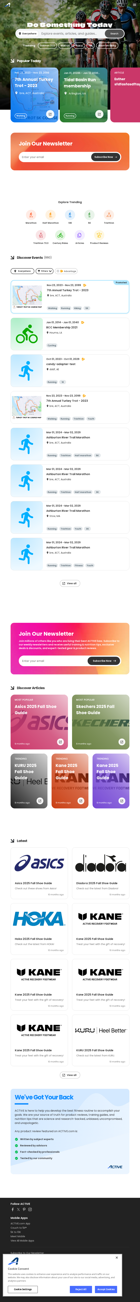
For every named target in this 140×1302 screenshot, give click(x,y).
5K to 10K (16, 1232)
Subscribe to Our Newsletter (27, 1253)
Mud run (65, 45)
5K (89, 217)
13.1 (50, 217)
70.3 (41, 237)
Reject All (80, 1289)
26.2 (31, 217)
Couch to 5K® (19, 1228)
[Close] (117, 1257)
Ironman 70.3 (47, 45)
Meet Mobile (18, 1236)
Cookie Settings (23, 1289)
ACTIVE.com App (20, 1223)
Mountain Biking (107, 45)
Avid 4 (79, 45)
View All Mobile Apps (22, 1240)
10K (90, 45)
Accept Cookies (106, 1289)
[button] (70, 33)
